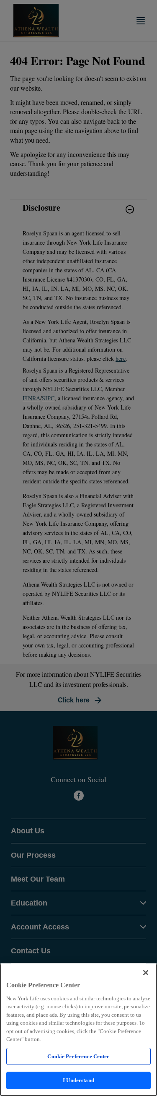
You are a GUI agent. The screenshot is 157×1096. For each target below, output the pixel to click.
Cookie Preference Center (78, 1056)
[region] (78, 1029)
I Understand (78, 1080)
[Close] (145, 972)
